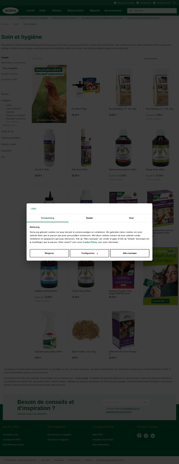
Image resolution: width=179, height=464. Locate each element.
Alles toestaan (130, 253)
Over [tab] (131, 218)
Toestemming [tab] (47, 218)
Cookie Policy (90, 242)
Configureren (87, 253)
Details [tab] (89, 218)
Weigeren (49, 253)
